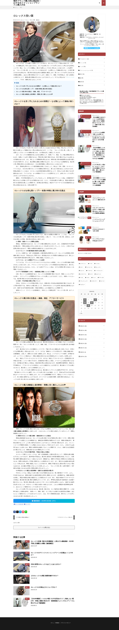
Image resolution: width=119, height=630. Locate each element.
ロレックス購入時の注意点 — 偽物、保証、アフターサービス (33, 91)
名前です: (82, 34)
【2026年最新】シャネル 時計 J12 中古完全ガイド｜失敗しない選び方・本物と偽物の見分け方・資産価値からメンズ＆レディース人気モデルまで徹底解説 (52, 601)
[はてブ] (20, 512)
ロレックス (27, 504)
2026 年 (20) (83, 326)
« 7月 (81, 313)
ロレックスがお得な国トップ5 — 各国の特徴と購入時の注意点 (34, 88)
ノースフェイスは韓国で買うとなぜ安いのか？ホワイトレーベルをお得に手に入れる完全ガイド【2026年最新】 (98, 137)
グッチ (94, 277)
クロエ (87, 277)
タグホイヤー (94, 281)
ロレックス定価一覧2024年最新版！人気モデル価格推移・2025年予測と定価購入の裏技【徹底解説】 (52, 542)
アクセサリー (84, 59)
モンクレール (89, 267)
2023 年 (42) (83, 339)
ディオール (89, 270)
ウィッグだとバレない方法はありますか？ (98, 239)
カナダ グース (83, 274)
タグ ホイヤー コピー (85, 98)
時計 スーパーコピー (85, 95)
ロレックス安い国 (19, 504)
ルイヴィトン (83, 263)
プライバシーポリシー (66, 622)
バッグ (82, 66)
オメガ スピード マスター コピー (88, 97)
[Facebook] (14, 512)
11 (85, 302)
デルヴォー (82, 284)
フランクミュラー (84, 281)
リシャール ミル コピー (85, 96)
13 (91, 302)
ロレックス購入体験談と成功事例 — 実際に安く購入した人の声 (34, 94)
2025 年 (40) (83, 330)
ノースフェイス (99, 270)
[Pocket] (23, 512)
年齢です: (96, 34)
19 (88, 305)
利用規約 (57, 622)
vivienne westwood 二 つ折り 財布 (98, 230)
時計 (28, 541)
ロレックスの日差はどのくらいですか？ (44, 587)
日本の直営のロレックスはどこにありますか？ (46, 564)
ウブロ (81, 277)
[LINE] (26, 512)
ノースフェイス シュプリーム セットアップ (98, 220)
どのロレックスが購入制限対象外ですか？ (44, 575)
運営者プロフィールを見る (92, 48)
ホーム (52, 622)
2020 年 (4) (83, 352)
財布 (81, 81)
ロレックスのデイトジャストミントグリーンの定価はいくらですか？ (52, 554)
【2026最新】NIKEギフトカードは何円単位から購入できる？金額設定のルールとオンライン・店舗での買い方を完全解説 (98, 122)
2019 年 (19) (83, 356)
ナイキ (90, 263)
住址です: (82, 37)
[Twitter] (17, 512)
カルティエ (98, 274)
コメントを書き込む (44, 527)
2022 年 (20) (83, 343)
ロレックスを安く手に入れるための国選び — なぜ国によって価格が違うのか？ (39, 86)
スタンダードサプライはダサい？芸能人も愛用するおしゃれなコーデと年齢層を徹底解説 (98, 210)
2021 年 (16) (83, 347)
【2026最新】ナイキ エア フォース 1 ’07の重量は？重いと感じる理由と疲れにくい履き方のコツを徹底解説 (99, 181)
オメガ (91, 274)
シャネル (97, 263)
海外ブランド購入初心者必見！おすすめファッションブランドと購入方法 (27, 3)
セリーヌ (102, 281)
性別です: (82, 35)
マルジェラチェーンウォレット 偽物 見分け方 (98, 198)
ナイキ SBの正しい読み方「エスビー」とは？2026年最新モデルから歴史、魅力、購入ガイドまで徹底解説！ (98, 168)
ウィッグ (82, 62)
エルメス (82, 270)
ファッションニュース (86, 70)
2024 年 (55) (83, 334)
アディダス (101, 277)
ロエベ (81, 267)
